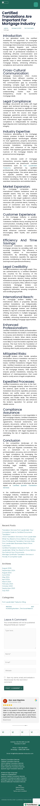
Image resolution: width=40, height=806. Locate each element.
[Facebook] (12, 795)
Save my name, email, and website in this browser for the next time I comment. (19, 680)
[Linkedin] (21, 795)
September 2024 (8, 570)
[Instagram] (18, 795)
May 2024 (5, 577)
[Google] (24, 795)
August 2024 (6, 573)
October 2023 (7, 586)
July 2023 (5, 590)
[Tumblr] (27, 795)
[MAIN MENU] (36, 4)
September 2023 (8, 588)
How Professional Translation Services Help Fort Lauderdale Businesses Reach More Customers (18, 543)
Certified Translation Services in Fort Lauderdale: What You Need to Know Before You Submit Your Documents (19, 550)
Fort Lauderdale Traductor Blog (14, 602)
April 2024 (6, 579)
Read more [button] (7, 720)
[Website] (20, 671)
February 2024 (7, 584)
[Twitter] (15, 795)
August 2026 (6, 568)
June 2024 (6, 575)
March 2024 (6, 582)
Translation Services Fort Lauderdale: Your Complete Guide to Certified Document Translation (17, 532)
